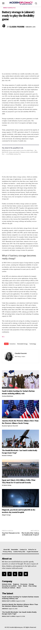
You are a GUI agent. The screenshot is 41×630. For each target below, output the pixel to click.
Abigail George (6, 515)
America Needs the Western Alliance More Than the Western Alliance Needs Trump (20, 422)
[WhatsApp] (13, 33)
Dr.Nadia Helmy (6, 485)
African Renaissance (8, 506)
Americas (5, 417)
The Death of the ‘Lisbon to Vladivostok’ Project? (30, 534)
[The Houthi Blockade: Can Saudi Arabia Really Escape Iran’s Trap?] (20, 439)
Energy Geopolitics (9, 7)
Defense (5, 476)
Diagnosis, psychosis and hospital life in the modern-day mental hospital (18, 511)
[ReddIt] (22, 33)
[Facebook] (4, 33)
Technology (32, 344)
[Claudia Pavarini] (4, 25)
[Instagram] (9, 574)
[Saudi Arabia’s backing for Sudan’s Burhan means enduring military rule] (20, 379)
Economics (13, 344)
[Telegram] (27, 33)
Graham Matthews (7, 396)
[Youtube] (26, 574)
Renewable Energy (22, 344)
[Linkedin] (18, 33)
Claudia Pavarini (16, 27)
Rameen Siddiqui (7, 455)
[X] (9, 33)
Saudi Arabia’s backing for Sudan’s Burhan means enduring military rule (18, 392)
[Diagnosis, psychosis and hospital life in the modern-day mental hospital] (20, 498)
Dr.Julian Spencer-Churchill (10, 426)
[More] (31, 33)
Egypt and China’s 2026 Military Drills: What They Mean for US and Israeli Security (18, 481)
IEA (3, 337)
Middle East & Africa (8, 387)
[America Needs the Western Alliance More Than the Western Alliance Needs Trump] (20, 409)
